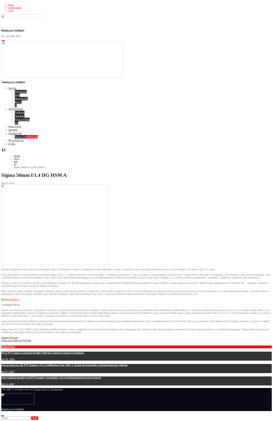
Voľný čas (26, 137)
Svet (17, 95)
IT (16, 105)
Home (11, 4)
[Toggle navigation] (3, 40)
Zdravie (12, 130)
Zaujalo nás (15, 133)
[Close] (2, 415)
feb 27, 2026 (7, 371)
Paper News (40, 389)
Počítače (19, 112)
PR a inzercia (16, 140)
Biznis (18, 102)
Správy (12, 88)
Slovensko (21, 91)
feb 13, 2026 (7, 384)
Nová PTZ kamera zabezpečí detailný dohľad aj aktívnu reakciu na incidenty (42, 353)
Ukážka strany (15, 7)
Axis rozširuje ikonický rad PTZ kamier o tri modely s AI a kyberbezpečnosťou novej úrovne (51, 377)
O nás (10, 10)
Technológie (15, 109)
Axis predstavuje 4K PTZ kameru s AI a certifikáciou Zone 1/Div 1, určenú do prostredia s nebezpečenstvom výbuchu (64, 365)
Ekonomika (21, 98)
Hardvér (19, 116)
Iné (16, 123)
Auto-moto (14, 126)
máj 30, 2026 (7, 359)
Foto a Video (22, 119)
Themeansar (56, 389)
